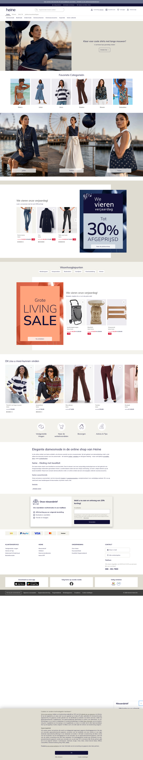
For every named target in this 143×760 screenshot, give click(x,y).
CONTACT (108, 544)
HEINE (41, 544)
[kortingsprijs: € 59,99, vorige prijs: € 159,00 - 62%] (96, 312)
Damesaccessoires (51, 18)
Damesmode (10, 18)
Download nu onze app (26, 580)
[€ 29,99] (19, 384)
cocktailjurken (43, 458)
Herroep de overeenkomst (13, 592)
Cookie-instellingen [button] (87, 592)
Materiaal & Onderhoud (12, 553)
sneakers (76, 456)
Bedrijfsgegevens (67, 592)
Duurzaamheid (76, 551)
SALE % (20, 14)
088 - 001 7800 (111, 569)
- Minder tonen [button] (36, 488)
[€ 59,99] (49, 384)
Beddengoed (44, 271)
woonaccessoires (72, 478)
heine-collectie (71, 18)
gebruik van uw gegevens (88, 714)
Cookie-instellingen (83, 757)
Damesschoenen (38, 18)
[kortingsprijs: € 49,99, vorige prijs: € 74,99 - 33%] (47, 220)
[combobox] (53, 10)
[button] (75, 220)
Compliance (77, 592)
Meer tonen (86, 517)
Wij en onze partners (46, 714)
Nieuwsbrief (42, 548)
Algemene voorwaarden (29, 592)
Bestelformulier (10, 555)
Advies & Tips (9, 551)
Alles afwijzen (58, 757)
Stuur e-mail (113, 550)
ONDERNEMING (77, 544)
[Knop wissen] (62, 9)
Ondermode (27, 18)
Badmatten (67, 271)
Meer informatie (88, 721)
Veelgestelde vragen (11, 548)
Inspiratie (62, 18)
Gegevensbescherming (44, 592)
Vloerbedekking (90, 271)
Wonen (14, 14)
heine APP (42, 555)
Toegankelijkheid (56, 592)
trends (63, 478)
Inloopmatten (56, 271)
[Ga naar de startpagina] (10, 9)
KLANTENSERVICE (12, 544)
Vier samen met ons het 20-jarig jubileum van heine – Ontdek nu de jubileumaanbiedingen (71, 1)
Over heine (75, 548)
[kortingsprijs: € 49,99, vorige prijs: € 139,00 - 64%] (76, 312)
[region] (71, 734)
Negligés (35, 484)
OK (71, 753)
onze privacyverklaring (53, 746)
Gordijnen (78, 271)
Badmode (19, 18)
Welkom (41, 551)
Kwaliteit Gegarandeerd (79, 553)
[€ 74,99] (79, 384)
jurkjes (70, 456)
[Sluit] (141, 703)
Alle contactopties (114, 555)
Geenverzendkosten (45, 553)
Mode (8, 14)
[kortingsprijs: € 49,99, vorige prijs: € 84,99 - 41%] (26, 220)
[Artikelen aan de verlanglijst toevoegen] (33, 209)
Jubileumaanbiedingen (32, 14)
